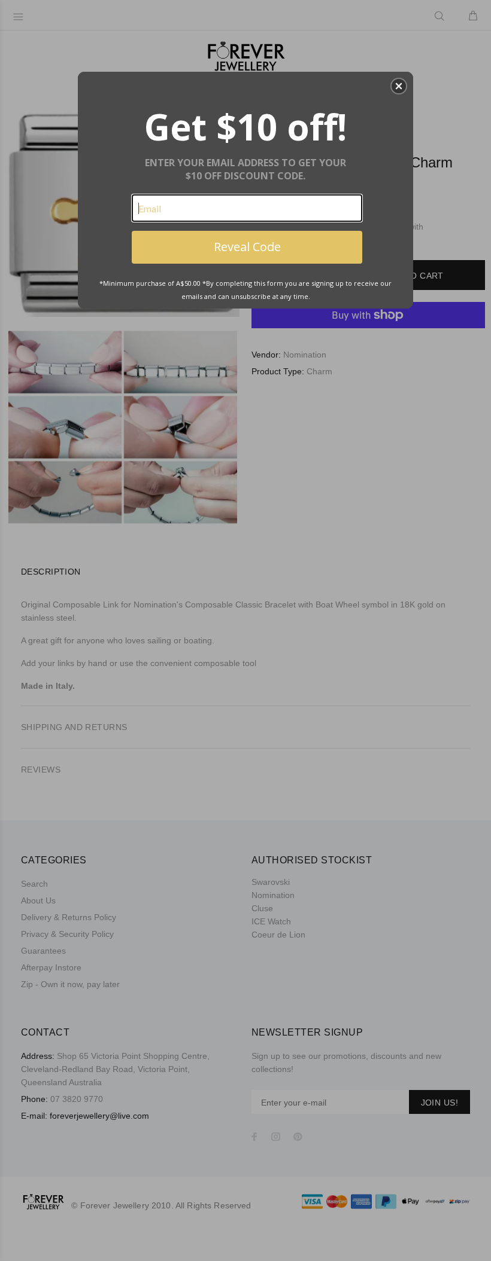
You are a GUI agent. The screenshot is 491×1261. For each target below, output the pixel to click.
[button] (399, 86)
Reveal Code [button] (247, 247)
